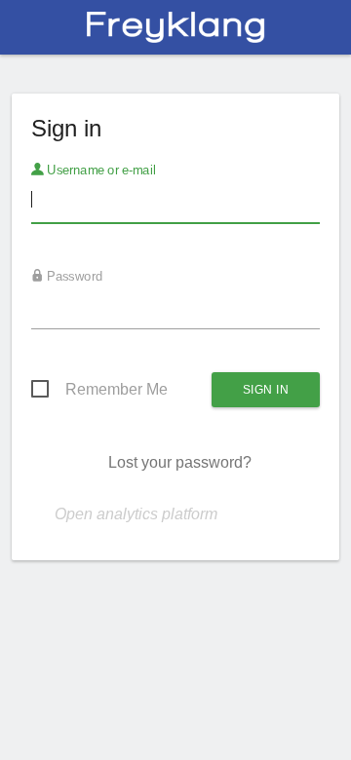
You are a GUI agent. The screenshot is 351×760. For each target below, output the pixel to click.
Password (73, 277)
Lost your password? (180, 462)
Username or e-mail (100, 170)
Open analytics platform (136, 514)
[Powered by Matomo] (175, 33)
